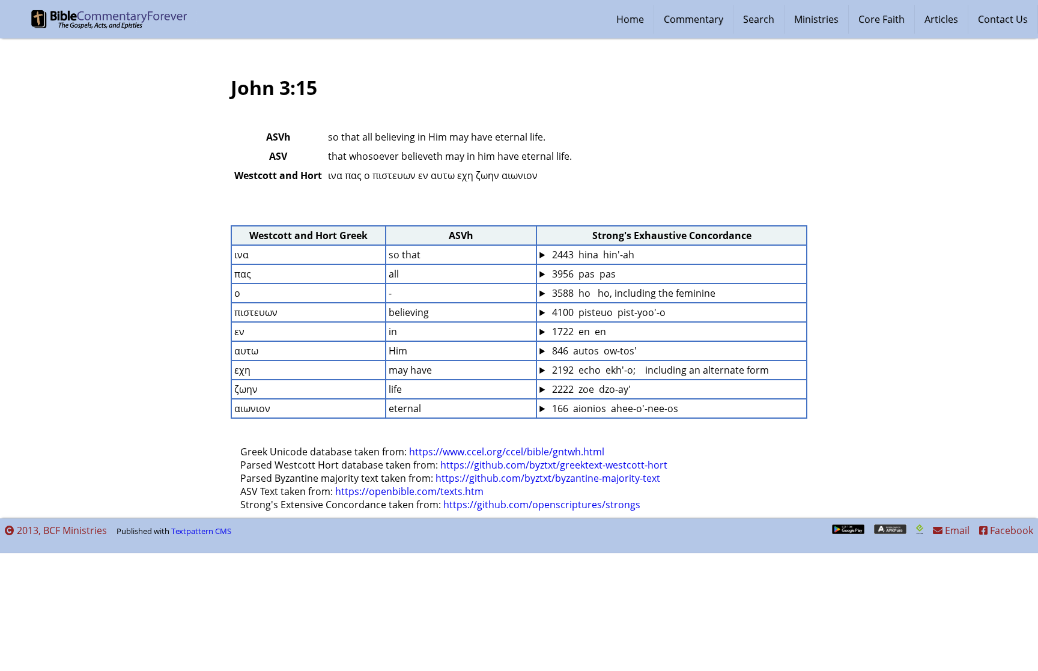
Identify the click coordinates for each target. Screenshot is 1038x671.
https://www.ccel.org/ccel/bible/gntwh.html (506, 451)
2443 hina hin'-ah (592, 254)
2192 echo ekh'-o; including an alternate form (659, 370)
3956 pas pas (583, 274)
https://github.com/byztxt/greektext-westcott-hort (553, 465)
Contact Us (1003, 19)
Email (956, 530)
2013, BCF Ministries (60, 530)
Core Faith (881, 19)
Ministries (816, 19)
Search (758, 19)
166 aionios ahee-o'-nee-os (614, 408)
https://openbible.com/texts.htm (409, 491)
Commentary (693, 19)
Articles (941, 19)
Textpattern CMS (201, 531)
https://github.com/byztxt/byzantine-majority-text (548, 478)
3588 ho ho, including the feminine (632, 293)
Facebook (1010, 530)
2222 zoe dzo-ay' (590, 389)
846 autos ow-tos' (593, 350)
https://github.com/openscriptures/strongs (541, 504)
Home (630, 19)
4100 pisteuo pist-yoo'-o (608, 312)
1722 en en (578, 331)
